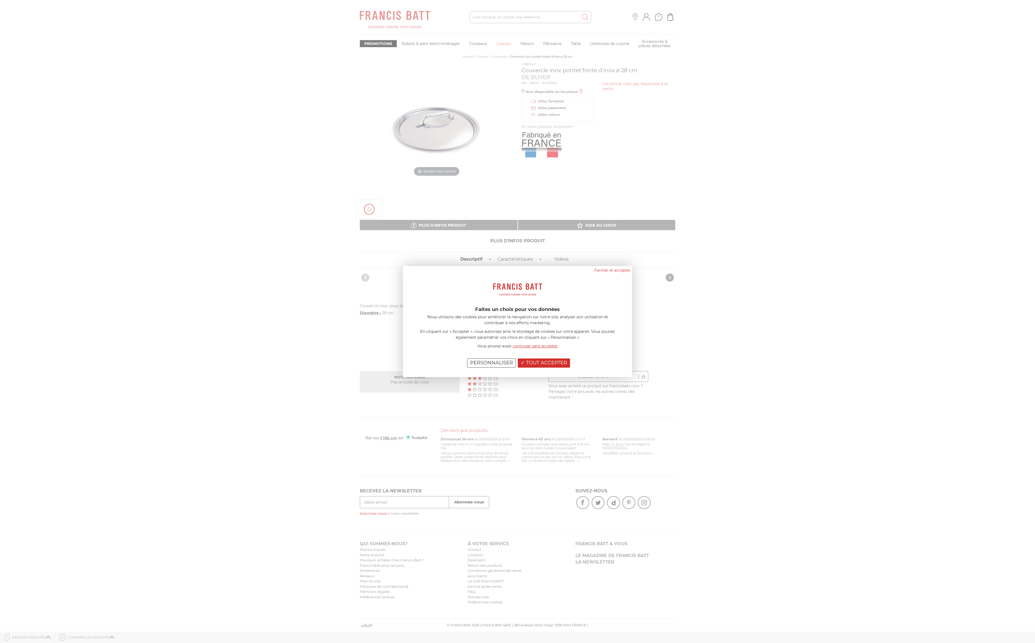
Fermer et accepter (612, 270)
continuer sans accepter (535, 346)
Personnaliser (491, 363)
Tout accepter (546, 363)
